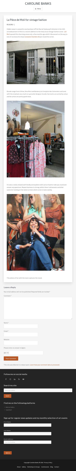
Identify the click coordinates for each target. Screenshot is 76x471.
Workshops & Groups (33, 467)
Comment (8, 296)
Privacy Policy (48, 462)
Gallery (24, 467)
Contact (56, 467)
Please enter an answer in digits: (15, 348)
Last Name (7, 430)
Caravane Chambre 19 (32, 37)
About (19, 467)
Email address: (8, 439)
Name (6, 323)
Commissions (45, 467)
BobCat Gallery (10, 407)
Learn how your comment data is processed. (45, 365)
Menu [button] (39, 9)
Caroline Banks (38, 3)
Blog (51, 467)
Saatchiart (9, 410)
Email (6, 331)
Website (6, 339)
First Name (7, 422)
